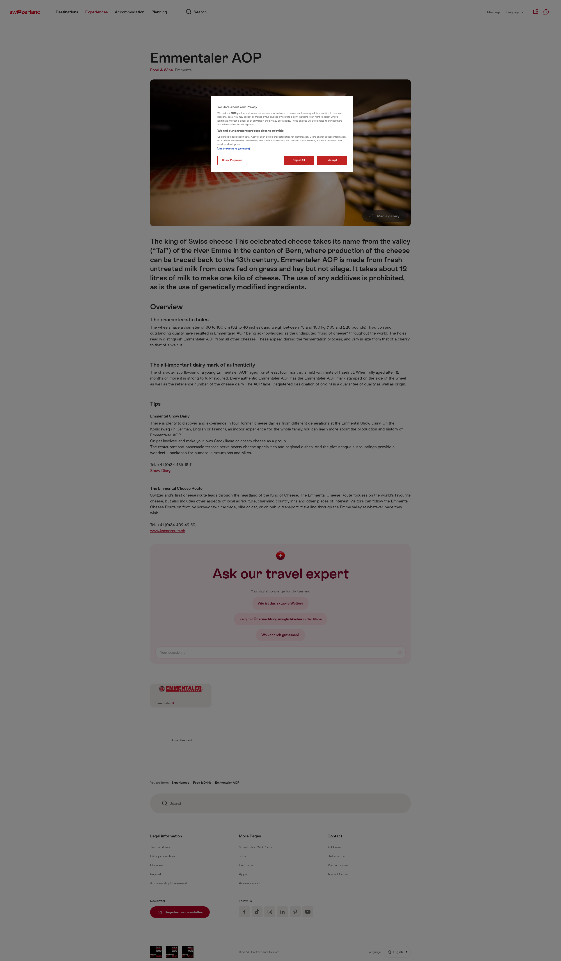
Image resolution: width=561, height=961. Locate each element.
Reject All (299, 160)
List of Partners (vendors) (233, 148)
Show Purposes (232, 160)
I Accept (332, 160)
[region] (282, 134)
